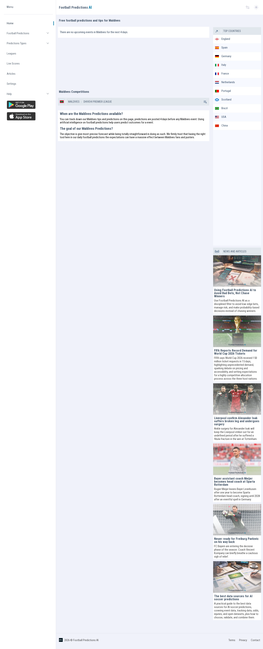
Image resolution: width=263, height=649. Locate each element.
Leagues (11, 53)
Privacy (243, 640)
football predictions (97, 122)
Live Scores (13, 63)
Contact (255, 640)
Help (30, 95)
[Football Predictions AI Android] (28, 105)
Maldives (74, 101)
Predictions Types (30, 45)
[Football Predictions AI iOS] (28, 116)
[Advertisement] (133, 62)
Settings (11, 84)
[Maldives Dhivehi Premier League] (204, 102)
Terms (232, 640)
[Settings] (247, 7)
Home (10, 23)
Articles (11, 73)
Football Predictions (30, 35)
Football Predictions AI (86, 640)
